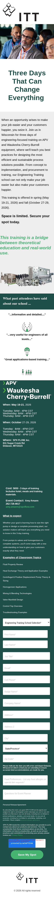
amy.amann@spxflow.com (20, 507)
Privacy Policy (17, 835)
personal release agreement (30, 820)
